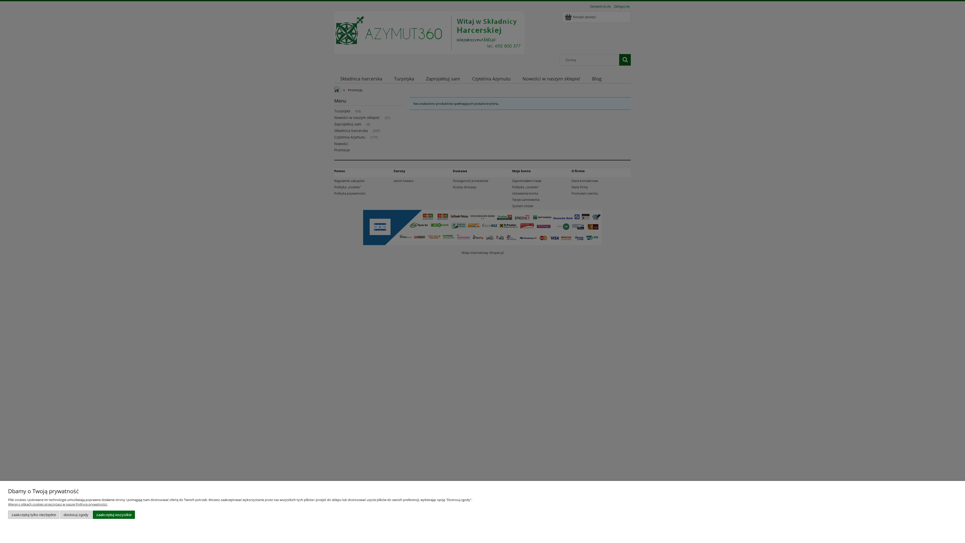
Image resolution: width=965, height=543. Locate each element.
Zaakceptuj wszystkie (114, 515)
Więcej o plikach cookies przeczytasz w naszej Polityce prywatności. (58, 504)
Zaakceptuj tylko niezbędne (34, 515)
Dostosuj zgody (76, 515)
